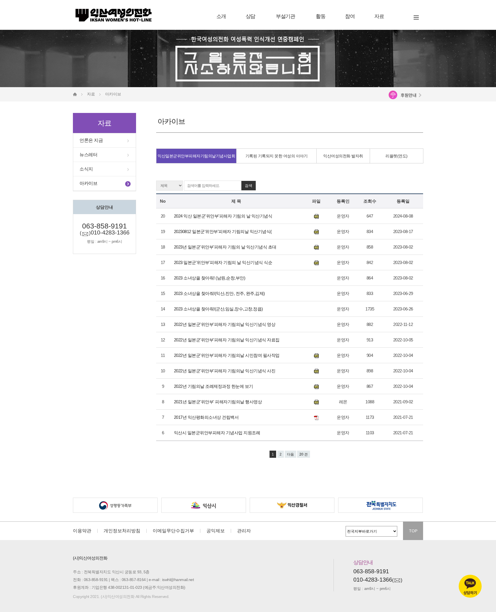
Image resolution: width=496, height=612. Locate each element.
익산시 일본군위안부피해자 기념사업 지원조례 (217, 432)
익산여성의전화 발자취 (343, 156)
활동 (320, 16)
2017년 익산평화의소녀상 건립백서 (207, 417)
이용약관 (82, 531)
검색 (248, 185)
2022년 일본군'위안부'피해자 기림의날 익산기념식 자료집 (227, 339)
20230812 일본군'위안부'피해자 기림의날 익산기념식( (223, 231)
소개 (221, 16)
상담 (250, 16)
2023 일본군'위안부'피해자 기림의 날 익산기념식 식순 (223, 262)
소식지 (86, 169)
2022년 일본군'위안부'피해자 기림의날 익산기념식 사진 (225, 370)
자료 (379, 16)
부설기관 (285, 16)
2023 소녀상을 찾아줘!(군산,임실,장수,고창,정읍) (219, 308)
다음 (290, 454)
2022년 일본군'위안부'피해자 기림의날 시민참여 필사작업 (227, 355)
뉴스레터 (88, 154)
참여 (349, 16)
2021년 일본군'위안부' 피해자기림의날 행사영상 (218, 401)
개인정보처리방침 (122, 531)
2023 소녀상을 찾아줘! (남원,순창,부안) (210, 277)
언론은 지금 (91, 140)
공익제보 (215, 531)
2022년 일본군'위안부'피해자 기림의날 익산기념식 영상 (225, 324)
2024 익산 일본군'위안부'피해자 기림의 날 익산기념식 (224, 216)
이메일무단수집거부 (173, 531)
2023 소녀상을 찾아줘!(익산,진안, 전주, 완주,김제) (220, 293)
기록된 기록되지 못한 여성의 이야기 (276, 156)
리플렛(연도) (396, 156)
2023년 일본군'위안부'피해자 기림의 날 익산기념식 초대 (226, 247)
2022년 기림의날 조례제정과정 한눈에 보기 (214, 386)
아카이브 (88, 183)
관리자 (244, 531)
